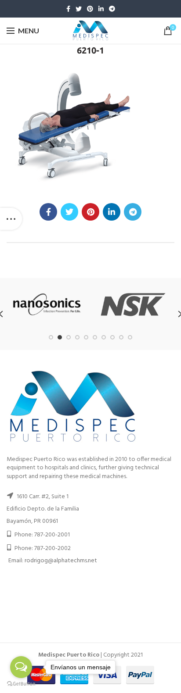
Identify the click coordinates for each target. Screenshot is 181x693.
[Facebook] (68, 8)
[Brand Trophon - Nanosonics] (47, 304)
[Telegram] (112, 8)
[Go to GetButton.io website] (21, 684)
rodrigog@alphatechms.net (61, 561)
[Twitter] (78, 8)
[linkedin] (101, 8)
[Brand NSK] (133, 304)
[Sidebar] (11, 219)
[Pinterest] (90, 8)
